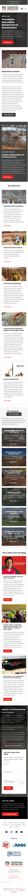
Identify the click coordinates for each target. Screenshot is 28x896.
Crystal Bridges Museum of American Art (14, 431)
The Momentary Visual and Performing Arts (14, 532)
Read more (14, 444)
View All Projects (14, 414)
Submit (8, 788)
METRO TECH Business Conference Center (14, 472)
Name (6, 764)
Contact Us (7, 42)
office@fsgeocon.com (14, 877)
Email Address (8, 772)
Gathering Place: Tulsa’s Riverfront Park (14, 453)
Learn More (7, 225)
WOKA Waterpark (14, 492)
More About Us (8, 114)
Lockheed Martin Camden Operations (14, 512)
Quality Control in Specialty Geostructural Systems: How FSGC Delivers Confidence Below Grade (12, 627)
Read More (7, 177)
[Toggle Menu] (22, 8)
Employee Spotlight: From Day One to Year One (13, 577)
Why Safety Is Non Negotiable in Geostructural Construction (13, 677)
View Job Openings (10, 814)
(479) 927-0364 (14, 875)
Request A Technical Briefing (13, 745)
